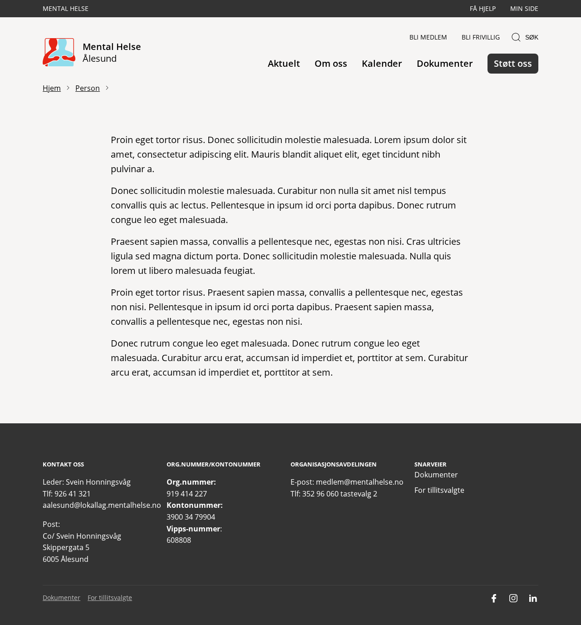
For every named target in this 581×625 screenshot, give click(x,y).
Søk (531, 37)
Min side (524, 8)
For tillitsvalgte (439, 490)
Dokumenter (445, 63)
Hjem (52, 88)
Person (87, 88)
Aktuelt (284, 63)
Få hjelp (483, 8)
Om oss (331, 63)
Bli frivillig (481, 37)
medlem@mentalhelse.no (360, 482)
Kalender (382, 63)
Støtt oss (513, 63)
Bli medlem (428, 37)
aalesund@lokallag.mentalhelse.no (102, 505)
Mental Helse (66, 8)
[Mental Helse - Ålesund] (59, 53)
